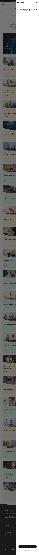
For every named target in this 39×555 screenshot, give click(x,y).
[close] (37, 3)
